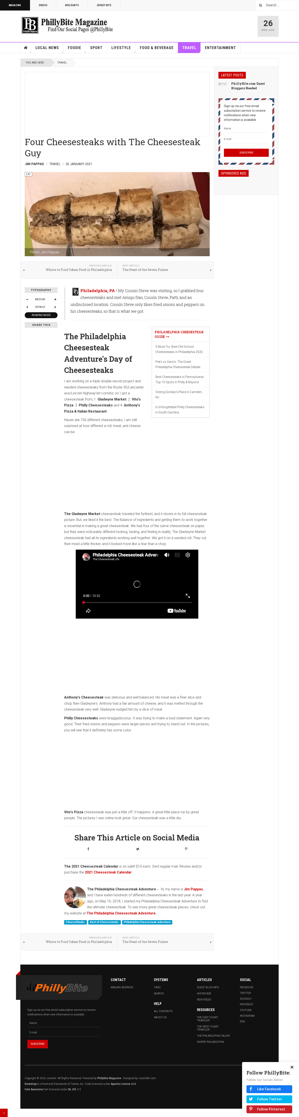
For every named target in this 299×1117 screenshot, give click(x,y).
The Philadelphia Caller (213, 1035)
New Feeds (204, 999)
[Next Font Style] (55, 307)
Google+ (246, 998)
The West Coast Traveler (208, 1028)
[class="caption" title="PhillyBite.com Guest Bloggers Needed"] (222, 84)
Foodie (74, 47)
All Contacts (163, 1011)
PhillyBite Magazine (109, 1078)
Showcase (204, 993)
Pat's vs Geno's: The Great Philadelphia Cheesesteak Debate (177, 364)
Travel (189, 47)
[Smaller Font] (27, 299)
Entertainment (220, 47)
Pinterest (246, 1004)
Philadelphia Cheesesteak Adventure (147, 922)
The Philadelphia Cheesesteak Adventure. (122, 913)
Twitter (245, 993)
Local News (47, 47)
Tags (157, 987)
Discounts (72, 5)
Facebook (246, 987)
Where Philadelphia (210, 1041)
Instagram (247, 1015)
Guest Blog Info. (208, 987)
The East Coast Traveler (207, 1019)
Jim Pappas (193, 889)
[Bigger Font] (55, 299)
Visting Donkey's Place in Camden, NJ (178, 394)
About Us (160, 1017)
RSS (242, 1021)
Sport (96, 47)
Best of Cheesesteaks (104, 922)
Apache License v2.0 (123, 1083)
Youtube (246, 1010)
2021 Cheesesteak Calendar (108, 872)
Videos (43, 5)
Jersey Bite (104, 5)
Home (26, 47)
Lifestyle (121, 47)
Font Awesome (34, 1089)
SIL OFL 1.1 (74, 1089)
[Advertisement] (117, 102)
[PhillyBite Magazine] (67, 25)
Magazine (15, 5)
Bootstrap (31, 1083)
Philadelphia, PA (97, 290)
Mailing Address (122, 987)
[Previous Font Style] (27, 307)
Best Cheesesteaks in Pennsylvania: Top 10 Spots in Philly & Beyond (179, 379)
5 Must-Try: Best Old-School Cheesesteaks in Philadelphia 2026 (179, 349)
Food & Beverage (157, 47)
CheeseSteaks (75, 922)
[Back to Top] (4, 1113)
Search (159, 993)
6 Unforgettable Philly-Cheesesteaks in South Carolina (179, 409)
